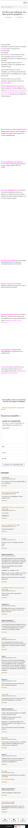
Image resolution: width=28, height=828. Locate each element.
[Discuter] (13, 819)
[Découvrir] (5, 819)
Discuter (14, 820)
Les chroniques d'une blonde (9, 492)
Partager (22, 820)
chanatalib (4, 477)
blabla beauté (11, 407)
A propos (9, 826)
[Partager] (22, 819)
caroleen (4, 694)
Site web (4, 458)
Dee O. (3, 771)
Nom (3, 446)
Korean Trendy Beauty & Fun (9, 525)
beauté (4, 407)
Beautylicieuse (7, 554)
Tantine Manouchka (7, 802)
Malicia (4, 738)
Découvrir (5, 820)
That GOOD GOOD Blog (8, 779)
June (3, 638)
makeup (3, 409)
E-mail (3, 452)
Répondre (4, 485)
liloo (3, 538)
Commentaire (6, 428)
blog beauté (20, 407)
